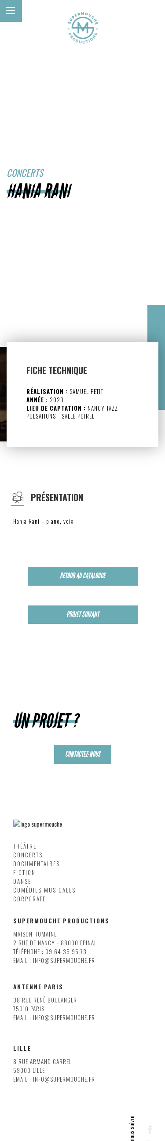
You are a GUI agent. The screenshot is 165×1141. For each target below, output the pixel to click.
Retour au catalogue (82, 575)
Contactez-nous (82, 754)
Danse (22, 881)
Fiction (24, 872)
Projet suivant (82, 614)
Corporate (29, 899)
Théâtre (25, 846)
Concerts (28, 855)
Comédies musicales (44, 890)
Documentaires (36, 864)
